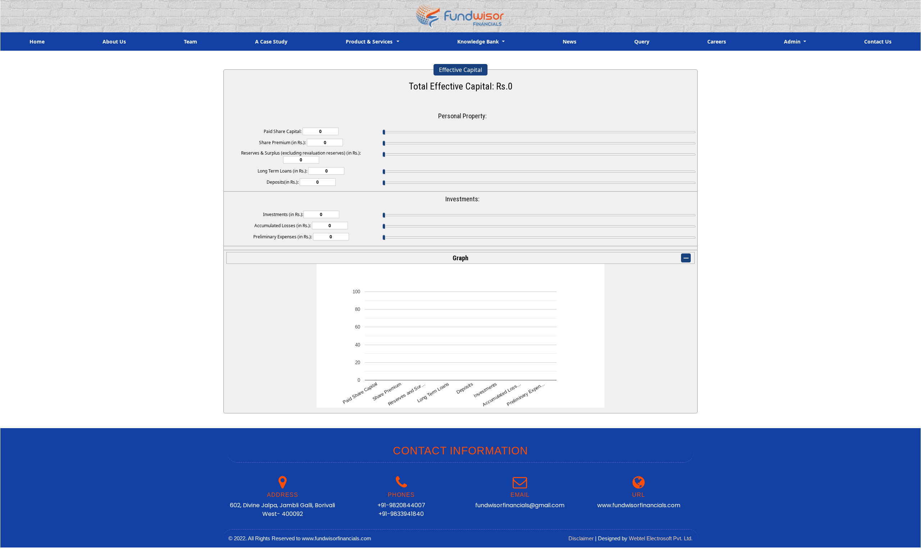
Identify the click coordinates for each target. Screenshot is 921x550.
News (569, 41)
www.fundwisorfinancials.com (638, 505)
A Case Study (271, 41)
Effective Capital (460, 70)
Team (190, 41)
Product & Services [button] (370, 41)
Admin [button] (793, 41)
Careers (716, 41)
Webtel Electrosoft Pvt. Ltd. (661, 538)
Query (641, 41)
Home (37, 41)
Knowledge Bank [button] (478, 41)
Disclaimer (581, 538)
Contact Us (877, 41)
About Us (114, 41)
